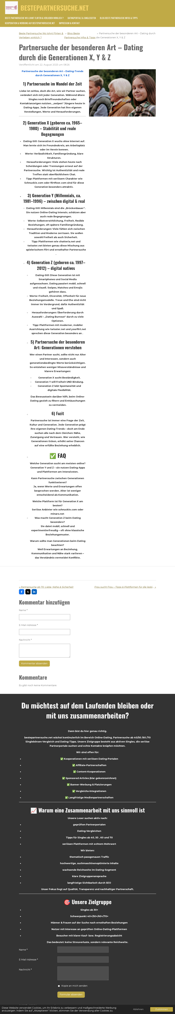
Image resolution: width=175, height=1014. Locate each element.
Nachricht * (25, 639)
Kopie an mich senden (74, 985)
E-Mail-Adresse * (28, 625)
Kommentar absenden (34, 663)
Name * (23, 610)
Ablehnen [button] (138, 1009)
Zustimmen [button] (161, 1009)
